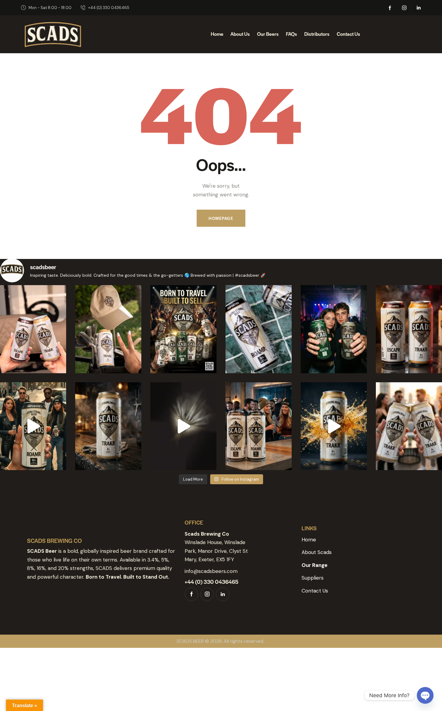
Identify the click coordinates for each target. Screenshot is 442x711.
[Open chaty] (425, 695)
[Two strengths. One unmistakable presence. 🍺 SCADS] (409, 329)
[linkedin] (419, 8)
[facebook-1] (390, 8)
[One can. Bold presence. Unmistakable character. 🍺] (108, 426)
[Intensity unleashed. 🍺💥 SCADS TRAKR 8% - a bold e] (334, 426)
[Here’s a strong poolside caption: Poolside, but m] (259, 329)
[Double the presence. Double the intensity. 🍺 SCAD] (259, 426)
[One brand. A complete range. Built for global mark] (183, 329)
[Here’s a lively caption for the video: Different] (33, 426)
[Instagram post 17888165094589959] (183, 426)
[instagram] (404, 8)
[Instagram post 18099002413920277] (409, 426)
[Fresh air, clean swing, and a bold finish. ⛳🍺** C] (108, 329)
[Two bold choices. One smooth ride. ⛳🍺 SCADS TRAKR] (33, 329)
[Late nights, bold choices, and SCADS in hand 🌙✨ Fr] (334, 329)
